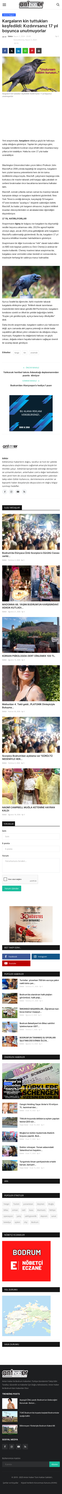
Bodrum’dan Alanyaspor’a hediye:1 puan (31, 385)
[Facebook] (5, 1446)
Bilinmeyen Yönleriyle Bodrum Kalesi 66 (37, 1426)
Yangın (6, 1204)
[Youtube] (18, 1446)
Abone (54, 1464)
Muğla (51, 1204)
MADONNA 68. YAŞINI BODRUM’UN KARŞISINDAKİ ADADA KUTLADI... (30, 606)
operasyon (8, 1216)
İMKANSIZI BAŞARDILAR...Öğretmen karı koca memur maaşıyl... (39, 1010)
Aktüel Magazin (9, 15)
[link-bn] (31, 413)
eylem (17, 1222)
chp (25, 1222)
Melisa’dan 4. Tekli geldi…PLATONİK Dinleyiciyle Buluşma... (28, 706)
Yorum (5, 855)
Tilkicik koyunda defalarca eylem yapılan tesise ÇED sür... (39, 1120)
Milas (6, 1210)
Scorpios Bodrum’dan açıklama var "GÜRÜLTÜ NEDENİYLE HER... (27, 757)
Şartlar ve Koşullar (10, 1482)
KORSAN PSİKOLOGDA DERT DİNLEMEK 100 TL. (28, 655)
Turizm (16, 1204)
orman (15, 1210)
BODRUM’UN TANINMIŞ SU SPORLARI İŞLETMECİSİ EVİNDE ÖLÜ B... (38, 1039)
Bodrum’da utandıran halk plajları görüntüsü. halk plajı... (36, 996)
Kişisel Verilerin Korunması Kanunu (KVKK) (39, 1482)
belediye (7, 1222)
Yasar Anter (24, 1125)
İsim (4, 830)
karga (17, 352)
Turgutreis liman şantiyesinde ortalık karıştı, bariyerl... (38, 1163)
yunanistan (28, 1204)
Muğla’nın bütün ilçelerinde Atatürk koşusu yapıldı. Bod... (37, 1134)
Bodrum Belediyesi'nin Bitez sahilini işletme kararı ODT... (37, 1024)
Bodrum (34, 1222)
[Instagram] (11, 1446)
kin (25, 352)
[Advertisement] (31, 118)
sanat (53, 1216)
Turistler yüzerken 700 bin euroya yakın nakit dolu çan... (39, 981)
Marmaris (41, 1210)
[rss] (25, 1446)
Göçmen (40, 1204)
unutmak (33, 352)
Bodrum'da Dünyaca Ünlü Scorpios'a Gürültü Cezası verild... (30, 554)
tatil (23, 1210)
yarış (19, 1216)
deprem (44, 1216)
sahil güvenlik (30, 1216)
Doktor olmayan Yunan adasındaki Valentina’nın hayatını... (37, 1148)
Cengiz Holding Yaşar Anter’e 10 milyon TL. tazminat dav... (39, 1106)
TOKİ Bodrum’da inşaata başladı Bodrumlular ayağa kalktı (39, 1414)
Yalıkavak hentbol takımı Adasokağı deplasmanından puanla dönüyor (31, 374)
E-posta (6, 843)
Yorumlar (9, 824)
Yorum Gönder (12, 888)
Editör (10, 36)
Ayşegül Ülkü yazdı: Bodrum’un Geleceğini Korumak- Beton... (38, 1401)
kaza (31, 1210)
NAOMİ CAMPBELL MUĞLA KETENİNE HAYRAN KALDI (28, 809)
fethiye (52, 1210)
